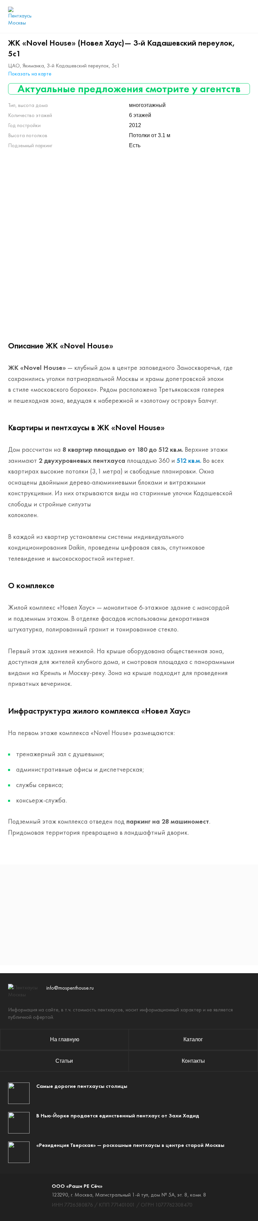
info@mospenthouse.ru (70, 987)
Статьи (64, 1061)
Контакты (193, 1061)
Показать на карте (29, 73)
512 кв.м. (189, 460)
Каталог (193, 1039)
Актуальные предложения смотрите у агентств (129, 89)
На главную (64, 1039)
